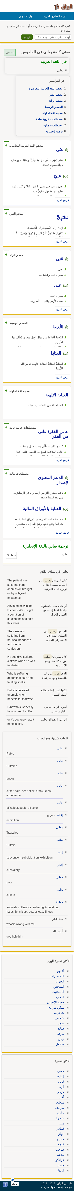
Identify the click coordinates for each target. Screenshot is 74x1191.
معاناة (59, 902)
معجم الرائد (56, 100)
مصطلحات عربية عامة (49, 119)
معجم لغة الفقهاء (52, 113)
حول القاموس (26, 16)
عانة (60, 773)
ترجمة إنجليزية (54, 131)
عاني (60, 748)
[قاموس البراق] (63, 7)
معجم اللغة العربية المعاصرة (46, 88)
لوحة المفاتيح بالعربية (54, 16)
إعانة (60, 814)
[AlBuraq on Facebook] (5, 1185)
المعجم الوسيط (54, 106)
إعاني (60, 864)
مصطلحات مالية (53, 125)
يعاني (60, 839)
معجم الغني (56, 94)
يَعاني (60, 889)
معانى (59, 827)
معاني (59, 877)
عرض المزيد (62, 200)
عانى (60, 760)
